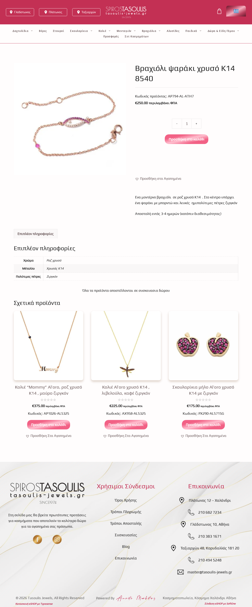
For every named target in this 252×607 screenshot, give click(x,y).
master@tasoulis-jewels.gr (209, 572)
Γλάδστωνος (22, 12)
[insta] (57, 539)
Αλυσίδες (173, 30)
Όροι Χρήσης (126, 500)
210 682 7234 (209, 512)
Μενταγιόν (124, 30)
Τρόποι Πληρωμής (125, 512)
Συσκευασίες (126, 535)
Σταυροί (58, 30)
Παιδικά (191, 30)
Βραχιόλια (149, 30)
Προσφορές (111, 36)
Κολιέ (103, 30)
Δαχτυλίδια (21, 30)
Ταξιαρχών (89, 12)
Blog (126, 546)
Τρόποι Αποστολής (126, 523)
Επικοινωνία (126, 558)
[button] (158, 179)
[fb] (37, 539)
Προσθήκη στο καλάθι (186, 139)
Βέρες (43, 30)
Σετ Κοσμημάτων (137, 36)
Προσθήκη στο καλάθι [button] (48, 425)
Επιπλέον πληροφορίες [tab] (36, 234)
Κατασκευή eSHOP (25, 603)
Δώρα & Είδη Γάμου (221, 30)
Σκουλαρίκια (79, 30)
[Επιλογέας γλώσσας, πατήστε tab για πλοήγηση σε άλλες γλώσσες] (236, 11)
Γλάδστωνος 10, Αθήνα (209, 524)
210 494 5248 (209, 560)
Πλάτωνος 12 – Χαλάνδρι (210, 500)
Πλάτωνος (55, 12)
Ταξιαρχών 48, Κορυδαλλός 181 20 (210, 548)
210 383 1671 (209, 536)
